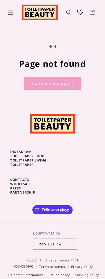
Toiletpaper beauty (55, 260)
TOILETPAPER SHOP (27, 156)
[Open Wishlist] (80, 12)
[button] (11, 12)
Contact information (27, 275)
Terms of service (52, 267)
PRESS (15, 188)
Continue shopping (52, 83)
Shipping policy (87, 275)
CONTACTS (19, 179)
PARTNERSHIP (22, 192)
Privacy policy (82, 267)
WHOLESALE (20, 184)
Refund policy (59, 275)
